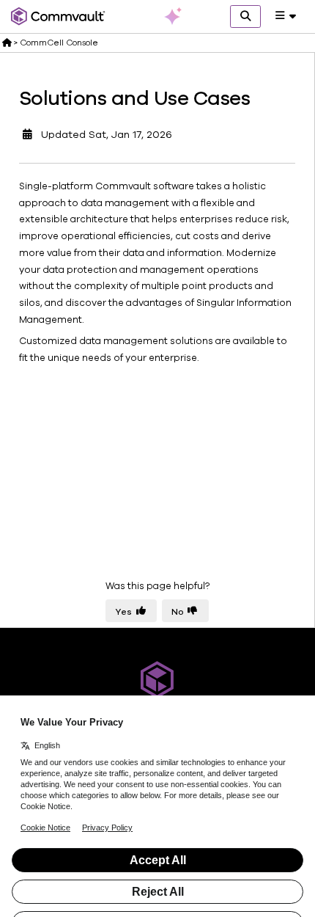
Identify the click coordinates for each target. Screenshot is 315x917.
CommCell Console (59, 42)
